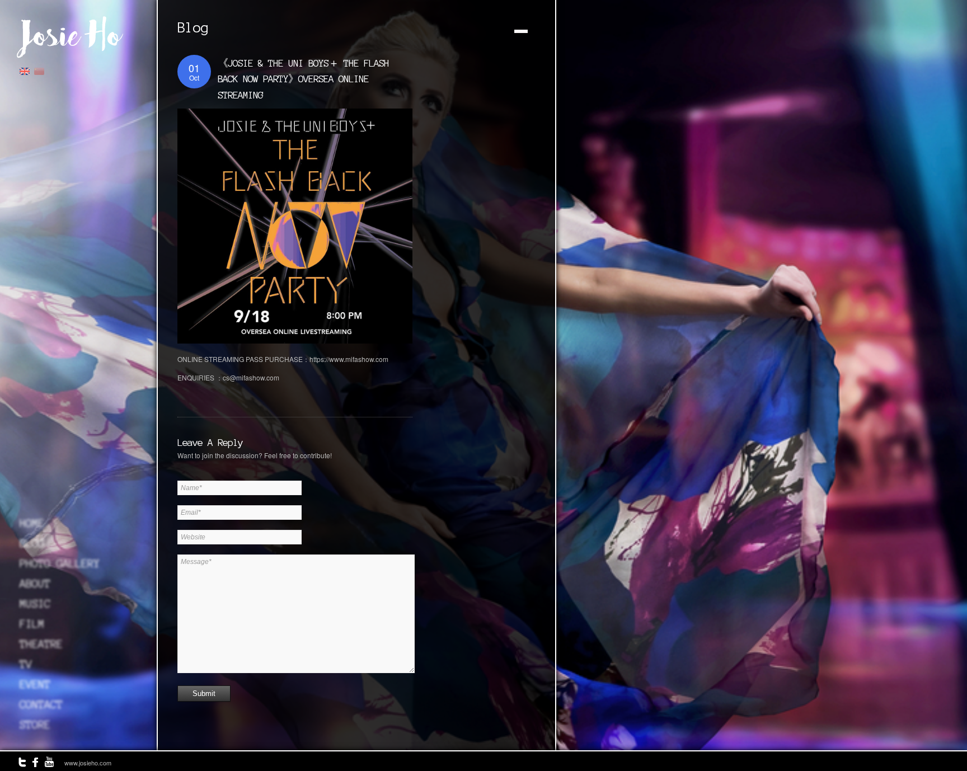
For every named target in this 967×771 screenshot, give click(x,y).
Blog (32, 543)
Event (35, 684)
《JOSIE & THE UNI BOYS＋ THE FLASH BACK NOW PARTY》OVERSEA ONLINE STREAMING (303, 79)
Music (35, 604)
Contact (41, 704)
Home (32, 523)
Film (32, 624)
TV (26, 664)
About (35, 583)
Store (35, 724)
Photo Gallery (60, 563)
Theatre (41, 644)
